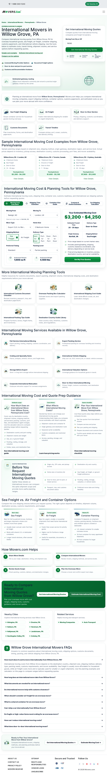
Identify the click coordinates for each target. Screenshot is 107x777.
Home (4, 22)
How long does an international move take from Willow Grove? (53, 677)
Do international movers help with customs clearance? (53, 690)
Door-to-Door (35, 238)
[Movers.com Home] (12, 12)
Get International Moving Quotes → (61, 742)
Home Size (37, 223)
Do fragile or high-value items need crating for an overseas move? (53, 714)
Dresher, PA (35, 622)
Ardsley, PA (35, 636)
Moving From (11, 211)
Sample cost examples (9, 53)
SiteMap (35, 758)
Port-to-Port (43, 238)
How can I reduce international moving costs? (53, 720)
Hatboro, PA (11, 627)
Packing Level (38, 246)
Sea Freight (11, 237)
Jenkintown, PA (37, 631)
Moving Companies (67, 622)
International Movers (15, 22)
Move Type (10, 223)
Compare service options (10, 56)
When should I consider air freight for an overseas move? (53, 696)
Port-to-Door (55, 238)
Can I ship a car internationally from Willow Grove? (53, 708)
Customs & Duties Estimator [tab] (75, 203)
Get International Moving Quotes (84, 50)
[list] (53, 168)
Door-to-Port (48, 238)
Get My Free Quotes (82, 259)
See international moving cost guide (16, 452)
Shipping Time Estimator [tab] (35, 203)
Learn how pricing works (49, 453)
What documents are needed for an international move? (53, 683)
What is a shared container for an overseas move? (53, 702)
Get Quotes (91, 4)
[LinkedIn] (94, 764)
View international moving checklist (85, 452)
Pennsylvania (29, 22)
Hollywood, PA (12, 631)
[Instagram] (90, 764)
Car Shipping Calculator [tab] (95, 203)
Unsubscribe (37, 772)
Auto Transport (90, 622)
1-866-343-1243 (18, 4)
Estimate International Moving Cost (86, 594)
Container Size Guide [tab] (55, 203)
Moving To (37, 211)
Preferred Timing (12, 246)
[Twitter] (83, 764)
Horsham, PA (36, 627)
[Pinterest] (97, 764)
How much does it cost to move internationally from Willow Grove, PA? (53, 660)
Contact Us (13, 762)
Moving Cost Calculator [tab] (15, 203)
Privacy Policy (15, 766)
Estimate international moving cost (31, 53)
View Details (18, 179)
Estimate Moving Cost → (91, 742)
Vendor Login (37, 768)
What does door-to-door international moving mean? (53, 726)
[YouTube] (86, 764)
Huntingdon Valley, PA (16, 636)
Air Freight (25, 237)
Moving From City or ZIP (74, 39)
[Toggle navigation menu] (103, 11)
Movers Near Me (15, 769)
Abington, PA (12, 622)
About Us (12, 758)
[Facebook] (79, 764)
